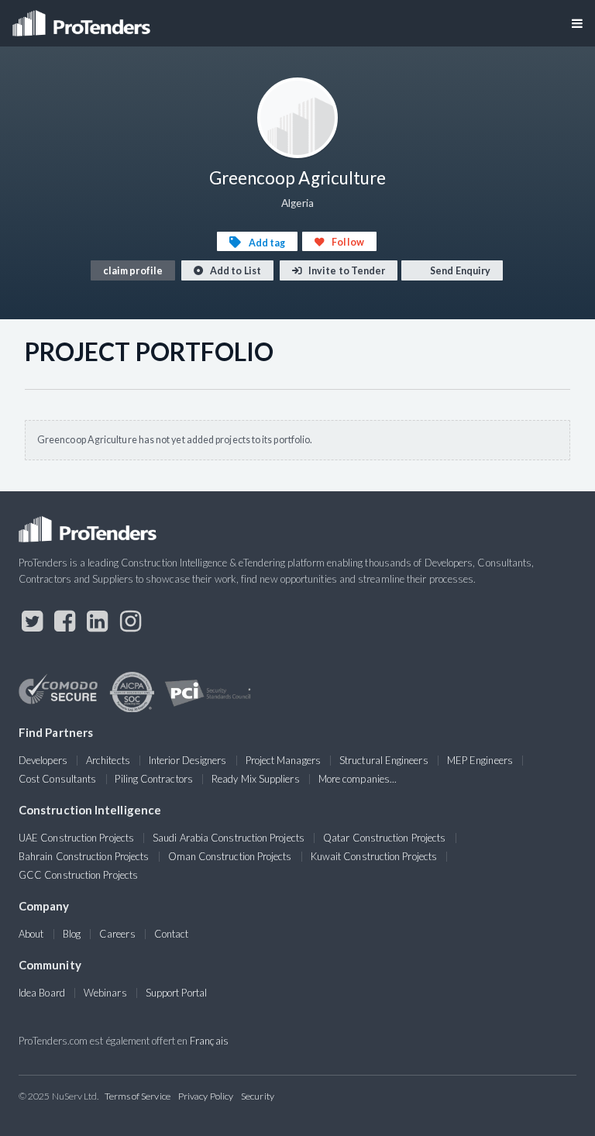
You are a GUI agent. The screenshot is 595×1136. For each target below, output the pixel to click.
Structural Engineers (383, 760)
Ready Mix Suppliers (256, 779)
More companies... (357, 779)
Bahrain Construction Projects (84, 856)
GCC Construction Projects (78, 875)
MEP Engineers (480, 760)
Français (209, 1040)
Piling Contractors (153, 779)
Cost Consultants (57, 779)
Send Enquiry (459, 271)
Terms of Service (137, 1096)
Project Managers (283, 760)
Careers (117, 934)
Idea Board (42, 992)
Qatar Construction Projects (384, 837)
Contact (171, 934)
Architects (108, 760)
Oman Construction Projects (230, 856)
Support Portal (176, 992)
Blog (72, 934)
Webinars (105, 992)
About (31, 934)
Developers (43, 760)
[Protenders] (82, 18)
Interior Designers (187, 760)
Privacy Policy (205, 1096)
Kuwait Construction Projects (374, 856)
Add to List (234, 271)
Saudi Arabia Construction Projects (228, 837)
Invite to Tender (346, 271)
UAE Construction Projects (76, 837)
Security (257, 1096)
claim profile (133, 271)
